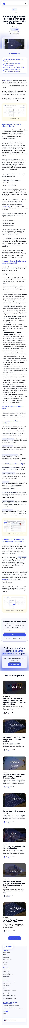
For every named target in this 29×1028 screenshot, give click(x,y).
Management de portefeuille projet (9, 982)
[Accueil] (4, 3)
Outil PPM (5, 987)
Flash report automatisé (7, 983)
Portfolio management (7, 991)
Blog (9, 713)
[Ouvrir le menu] (26, 3)
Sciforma (4, 1013)
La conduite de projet (6, 973)
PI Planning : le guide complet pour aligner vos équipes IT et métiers (14, 739)
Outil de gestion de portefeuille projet (9, 990)
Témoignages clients (6, 976)
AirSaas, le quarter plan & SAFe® (8, 1007)
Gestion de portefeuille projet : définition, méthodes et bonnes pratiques (14, 776)
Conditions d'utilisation (7, 955)
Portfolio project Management (8, 974)
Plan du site (5, 964)
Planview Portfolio (6, 1014)
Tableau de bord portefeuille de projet (9, 995)
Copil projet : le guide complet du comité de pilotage (14, 847)
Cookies (4, 954)
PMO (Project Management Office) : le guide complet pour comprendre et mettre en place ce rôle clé (14, 701)
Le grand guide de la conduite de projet (14, 812)
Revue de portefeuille (6, 993)
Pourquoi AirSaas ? (6, 952)
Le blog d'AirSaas (6, 971)
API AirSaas (5, 962)
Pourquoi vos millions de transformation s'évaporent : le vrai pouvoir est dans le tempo (14, 884)
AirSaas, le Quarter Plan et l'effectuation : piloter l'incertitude (13, 1008)
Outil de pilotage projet (7, 988)
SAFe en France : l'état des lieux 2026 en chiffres (13, 921)
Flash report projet (6, 985)
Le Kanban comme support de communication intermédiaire (12, 70)
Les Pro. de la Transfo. (6, 969)
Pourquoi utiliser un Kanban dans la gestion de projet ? (13, 64)
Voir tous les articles (14, 938)
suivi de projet (6, 80)
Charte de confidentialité (7, 959)
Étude (9, 931)
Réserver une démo (14, 664)
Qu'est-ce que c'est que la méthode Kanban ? (13, 60)
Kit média (4, 960)
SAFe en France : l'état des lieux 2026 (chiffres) (11, 1005)
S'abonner (14, 634)
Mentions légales (6, 957)
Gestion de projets (16, 31)
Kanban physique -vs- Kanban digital (14, 67)
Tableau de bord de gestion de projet (9, 998)
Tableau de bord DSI (6, 996)
